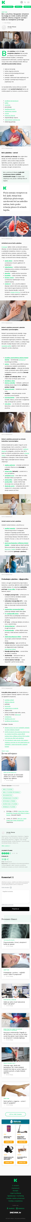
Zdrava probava (7, 6)
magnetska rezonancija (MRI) (14, 609)
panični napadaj (10, 528)
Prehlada (4, 247)
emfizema (22, 360)
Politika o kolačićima (15, 1201)
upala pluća (8, 261)
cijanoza (17, 714)
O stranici (15, 1185)
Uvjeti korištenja (15, 1193)
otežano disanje (9, 702)
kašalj (13, 549)
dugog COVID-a (15, 292)
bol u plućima (8, 789)
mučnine (7, 105)
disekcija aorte (9, 486)
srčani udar (8, 471)
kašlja (6, 103)
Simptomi (4, 12)
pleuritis (7, 273)
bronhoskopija (9, 630)
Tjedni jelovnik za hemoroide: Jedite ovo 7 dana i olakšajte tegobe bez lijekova (13, 776)
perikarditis (8, 482)
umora (7, 113)
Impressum (15, 1188)
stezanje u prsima (9, 801)
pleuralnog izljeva (10, 649)
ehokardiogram (10, 626)
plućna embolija (10, 383)
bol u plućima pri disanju (12, 792)
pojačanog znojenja (10, 111)
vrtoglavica (8, 717)
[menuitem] (21, 2)
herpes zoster (9, 277)
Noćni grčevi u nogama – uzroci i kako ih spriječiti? (15, 1102)
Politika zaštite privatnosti (15, 1198)
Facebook (11, 1208)
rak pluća (8, 404)
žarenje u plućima (9, 806)
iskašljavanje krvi (10, 719)
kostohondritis (9, 397)
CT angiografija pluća (12, 613)
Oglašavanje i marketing (15, 1196)
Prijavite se (15, 909)
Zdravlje (18, 6)
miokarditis (8, 480)
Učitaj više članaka (15, 1114)
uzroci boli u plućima (10, 804)
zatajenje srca (9, 475)
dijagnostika (8, 795)
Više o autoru (5, 845)
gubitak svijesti (9, 700)
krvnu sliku (11, 589)
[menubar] (21, 2)
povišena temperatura (11, 721)
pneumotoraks (9, 389)
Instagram (21, 1208)
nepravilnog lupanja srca (12, 119)
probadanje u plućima (11, 798)
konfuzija (7, 706)
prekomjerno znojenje (11, 708)
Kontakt (15, 1190)
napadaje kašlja (6, 346)
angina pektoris (10, 465)
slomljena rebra (10, 381)
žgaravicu (8, 549)
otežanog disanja (10, 115)
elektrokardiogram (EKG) (13, 636)
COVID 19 (7, 284)
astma (7, 364)
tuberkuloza (9, 267)
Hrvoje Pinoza (10, 832)
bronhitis (7, 275)
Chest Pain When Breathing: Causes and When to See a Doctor (17, 813)
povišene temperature (11, 101)
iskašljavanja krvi (10, 109)
